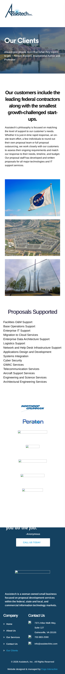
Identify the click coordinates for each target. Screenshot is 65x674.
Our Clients (12, 650)
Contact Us (12, 644)
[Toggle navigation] (58, 13)
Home (9, 624)
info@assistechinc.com (46, 643)
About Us (11, 630)
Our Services (13, 637)
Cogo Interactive (49, 669)
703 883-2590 (42, 637)
